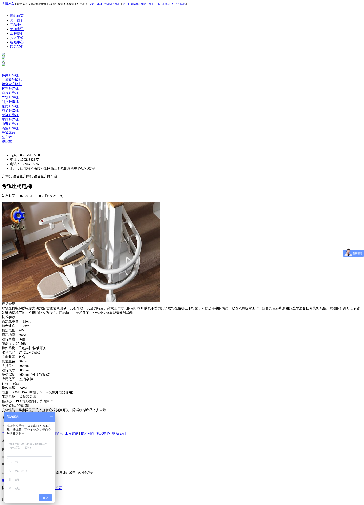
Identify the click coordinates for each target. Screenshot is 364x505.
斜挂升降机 (10, 102)
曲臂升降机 (10, 124)
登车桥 (7, 137)
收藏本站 (8, 3)
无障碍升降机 (112, 3)
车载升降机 (10, 119)
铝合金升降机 (130, 3)
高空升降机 (10, 128)
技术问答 (17, 38)
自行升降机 (163, 3)
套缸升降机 (10, 115)
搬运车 (7, 141)
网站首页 (17, 16)
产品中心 (17, 24)
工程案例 (17, 33)
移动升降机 (147, 3)
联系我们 (17, 46)
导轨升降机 (179, 3)
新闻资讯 (17, 29)
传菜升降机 (95, 3)
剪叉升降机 (10, 110)
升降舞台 (8, 133)
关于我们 (17, 20)
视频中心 (17, 42)
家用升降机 (10, 106)
